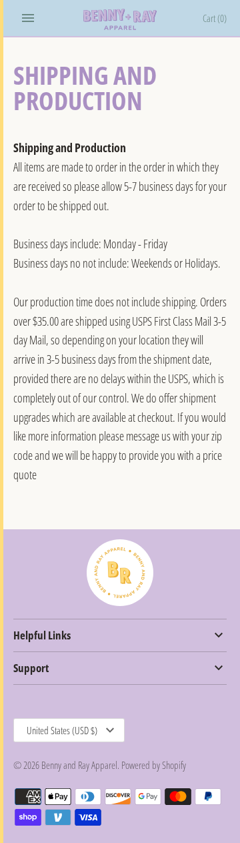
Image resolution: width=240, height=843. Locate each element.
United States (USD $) (62, 730)
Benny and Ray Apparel (79, 765)
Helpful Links (42, 635)
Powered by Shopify (153, 765)
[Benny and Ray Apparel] (120, 19)
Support (31, 667)
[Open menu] (28, 18)
